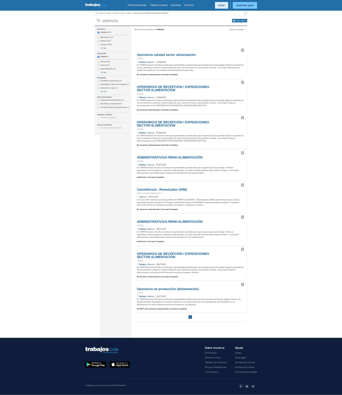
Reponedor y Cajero (107, 88)
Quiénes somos (212, 358)
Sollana (103, 56)
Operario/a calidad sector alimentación (166, 54)
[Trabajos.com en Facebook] (241, 386)
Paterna (103, 65)
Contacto (189, 5)
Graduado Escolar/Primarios (111, 100)
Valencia (103, 32)
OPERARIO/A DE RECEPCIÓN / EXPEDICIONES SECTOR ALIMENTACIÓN (173, 88)
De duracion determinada (110, 128)
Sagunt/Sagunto (106, 69)
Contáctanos (211, 372)
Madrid (103, 41)
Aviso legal (240, 358)
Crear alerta (241, 21)
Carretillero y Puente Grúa (109, 81)
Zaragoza (103, 44)
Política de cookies (244, 367)
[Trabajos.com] (96, 7)
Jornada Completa (108, 118)
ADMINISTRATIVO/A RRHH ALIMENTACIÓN (169, 157)
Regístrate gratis (245, 5)
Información (211, 353)
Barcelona (104, 37)
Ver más (103, 48)
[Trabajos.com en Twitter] (247, 386)
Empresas (176, 5)
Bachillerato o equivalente (111, 104)
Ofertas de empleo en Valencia (122, 13)
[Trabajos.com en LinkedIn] (253, 386)
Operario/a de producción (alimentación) (168, 289)
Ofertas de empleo (105, 13)
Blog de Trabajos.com (215, 367)
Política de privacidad (246, 372)
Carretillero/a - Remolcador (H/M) (162, 189)
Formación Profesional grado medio (114, 107)
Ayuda (238, 353)
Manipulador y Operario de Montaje (113, 84)
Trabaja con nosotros (216, 362)
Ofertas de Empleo (137, 5)
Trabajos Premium (159, 5)
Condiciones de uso (245, 362)
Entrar (221, 5)
